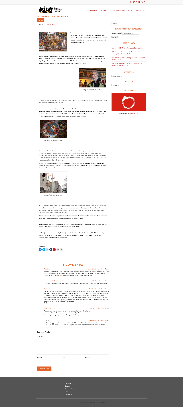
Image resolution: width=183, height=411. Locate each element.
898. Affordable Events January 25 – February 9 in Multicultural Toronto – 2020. (127, 64)
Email (64, 358)
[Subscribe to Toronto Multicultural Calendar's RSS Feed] (145, 2)
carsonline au (48, 308)
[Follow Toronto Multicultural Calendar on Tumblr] (142, 2)
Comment (40, 336)
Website (87, 358)
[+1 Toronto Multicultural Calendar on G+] (137, 2)
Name (39, 358)
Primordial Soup (133, 113)
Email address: (117, 33)
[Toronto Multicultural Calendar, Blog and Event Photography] (51, 10)
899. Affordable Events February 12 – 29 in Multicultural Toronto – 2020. (128, 59)
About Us (93, 10)
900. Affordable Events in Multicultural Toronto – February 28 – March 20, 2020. (126, 53)
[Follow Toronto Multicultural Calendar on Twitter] (134, 2)
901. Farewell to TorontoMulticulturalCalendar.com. (127, 48)
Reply (107, 269)
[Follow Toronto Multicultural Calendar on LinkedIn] (139, 2)
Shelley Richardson (49, 289)
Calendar (104, 10)
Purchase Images (118, 10)
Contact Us (140, 10)
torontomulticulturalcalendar (54, 281)
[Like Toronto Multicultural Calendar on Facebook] (131, 2)
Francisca (47, 269)
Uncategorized (50, 24)
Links (130, 10)
